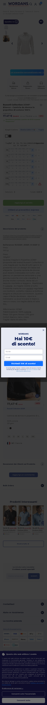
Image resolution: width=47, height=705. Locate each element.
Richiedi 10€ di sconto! (23, 363)
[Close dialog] (43, 330)
